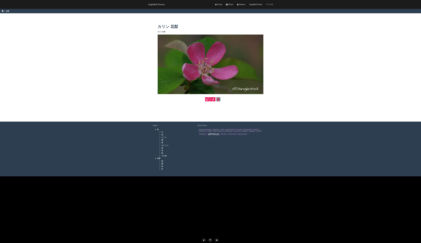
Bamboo (256, 129)
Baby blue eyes (242, 134)
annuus (213, 134)
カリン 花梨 (168, 26)
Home (219, 4)
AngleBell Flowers (156, 4)
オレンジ (164, 145)
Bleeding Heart (248, 129)
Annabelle (245, 131)
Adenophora (203, 134)
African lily (237, 131)
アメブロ (269, 4)
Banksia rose (202, 131)
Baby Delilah (228, 131)
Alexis (223, 129)
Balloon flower (230, 129)
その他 (164, 156)
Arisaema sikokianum (205, 129)
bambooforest (232, 134)
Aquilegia (251, 131)
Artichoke (224, 134)
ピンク (210, 99)
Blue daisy (239, 129)
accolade (258, 131)
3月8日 (210, 131)
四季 (159, 158)
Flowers (242, 4)
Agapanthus (216, 129)
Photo (230, 4)
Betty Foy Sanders (218, 131)
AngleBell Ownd (255, 4)
